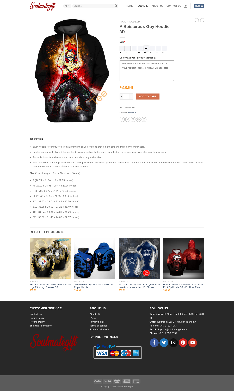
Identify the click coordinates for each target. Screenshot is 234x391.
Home (129, 6)
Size (122, 42)
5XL (164, 52)
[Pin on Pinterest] (138, 119)
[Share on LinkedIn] (143, 119)
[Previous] (29, 269)
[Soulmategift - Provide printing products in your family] (44, 6)
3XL (152, 52)
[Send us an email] (173, 342)
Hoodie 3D (142, 6)
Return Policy (37, 318)
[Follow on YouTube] (192, 342)
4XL (158, 52)
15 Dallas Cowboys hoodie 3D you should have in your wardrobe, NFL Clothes (139, 286)
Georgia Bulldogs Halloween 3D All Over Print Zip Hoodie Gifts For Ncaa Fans (183, 286)
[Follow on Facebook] (154, 342)
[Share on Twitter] (127, 119)
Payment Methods (99, 329)
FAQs (93, 318)
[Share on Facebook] (122, 119)
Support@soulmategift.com (172, 329)
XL (139, 52)
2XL (146, 52)
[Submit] (115, 6)
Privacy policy (97, 321)
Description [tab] (36, 139)
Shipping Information (41, 325)
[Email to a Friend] (133, 119)
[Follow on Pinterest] (183, 342)
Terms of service (98, 325)
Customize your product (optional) (138, 58)
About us (157, 6)
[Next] (204, 269)
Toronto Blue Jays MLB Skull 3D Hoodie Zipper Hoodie (94, 286)
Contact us (174, 6)
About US (95, 314)
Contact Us (36, 314)
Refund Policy (37, 321)
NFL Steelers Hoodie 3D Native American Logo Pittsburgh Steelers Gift (50, 286)
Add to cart (148, 96)
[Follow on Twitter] (163, 342)
